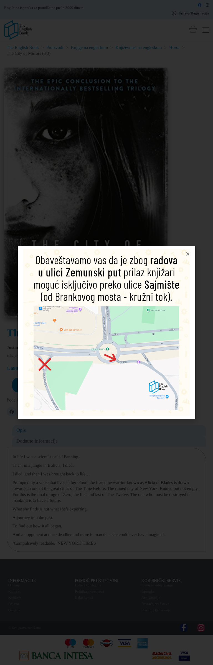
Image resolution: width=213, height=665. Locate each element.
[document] (106, 332)
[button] (188, 254)
